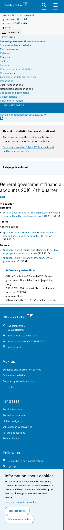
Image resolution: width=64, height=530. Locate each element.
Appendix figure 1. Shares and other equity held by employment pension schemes (30, 251)
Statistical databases (15, 415)
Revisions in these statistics (16, 68)
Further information (11, 100)
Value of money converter (17, 426)
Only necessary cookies (19, 518)
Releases (5, 53)
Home (5, 15)
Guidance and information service (22, 369)
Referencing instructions (20, 270)
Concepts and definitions (14, 92)
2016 (17, 23)
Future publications (14, 432)
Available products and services (18, 76)
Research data (11, 438)
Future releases (9, 49)
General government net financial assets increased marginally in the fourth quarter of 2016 (31, 214)
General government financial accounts (18, 19)
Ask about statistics (14, 375)
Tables (4, 61)
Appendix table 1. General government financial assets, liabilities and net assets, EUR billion (29, 234)
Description (6, 80)
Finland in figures (13, 421)
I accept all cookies (17, 510)
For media (8, 386)
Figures (4, 64)
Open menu (13, 32)
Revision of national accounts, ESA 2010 (23, 114)
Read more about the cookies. (21, 502)
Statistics (17, 15)
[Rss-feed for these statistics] (1, 119)
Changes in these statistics (15, 45)
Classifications (8, 96)
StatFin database (12, 409)
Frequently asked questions (19, 381)
